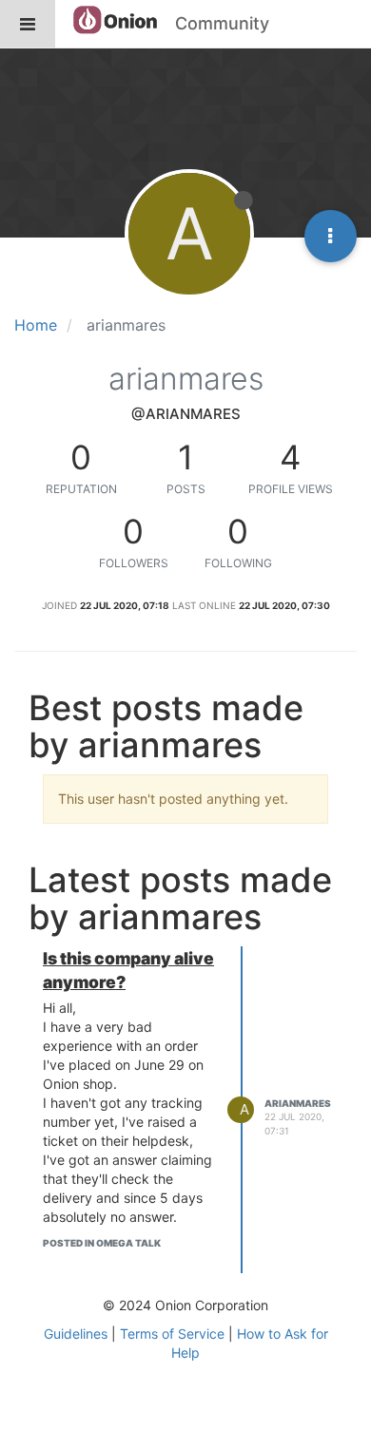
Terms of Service (172, 1333)
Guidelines (75, 1333)
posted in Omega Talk (102, 1242)
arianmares (297, 1103)
